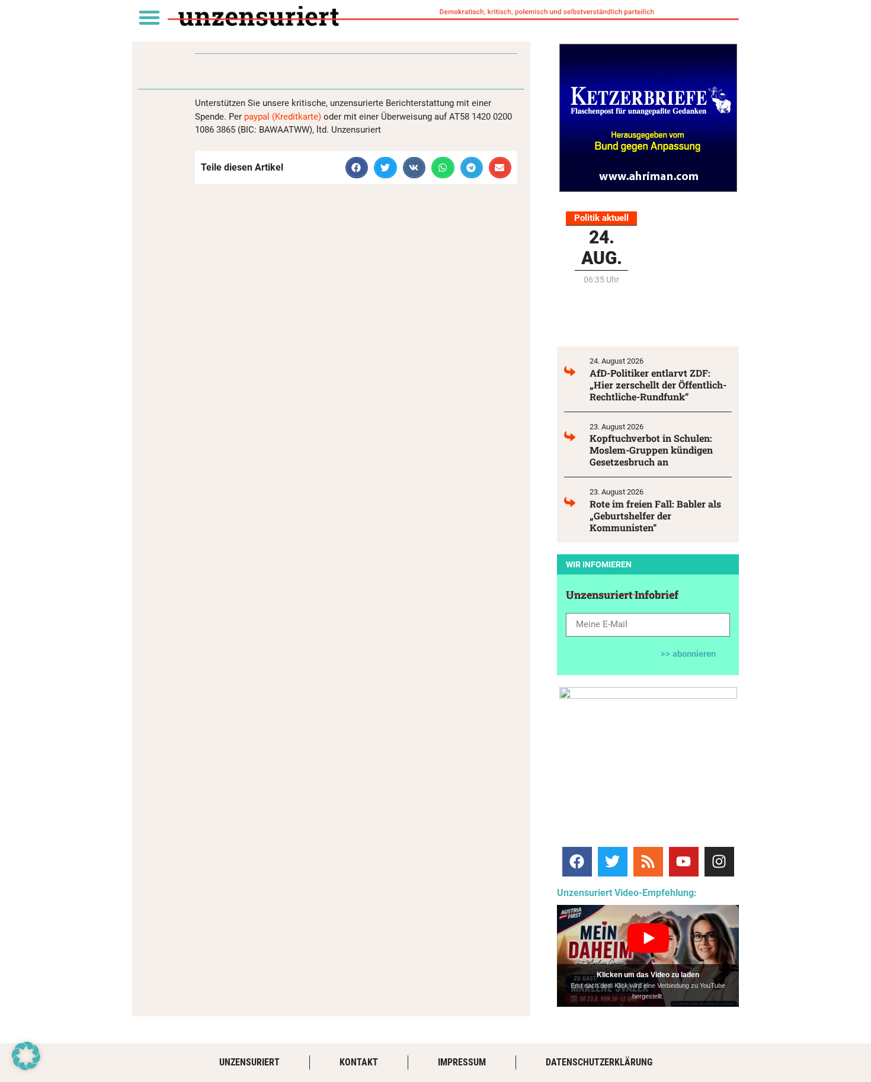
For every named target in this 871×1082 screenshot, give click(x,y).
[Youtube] (684, 861)
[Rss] (648, 861)
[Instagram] (719, 861)
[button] (149, 17)
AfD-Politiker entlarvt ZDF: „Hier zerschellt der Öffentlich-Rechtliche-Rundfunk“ (658, 385)
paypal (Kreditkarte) (282, 116)
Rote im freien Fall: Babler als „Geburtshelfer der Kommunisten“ (655, 515)
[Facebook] (577, 861)
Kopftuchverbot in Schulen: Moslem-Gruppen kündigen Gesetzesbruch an (651, 450)
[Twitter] (612, 861)
